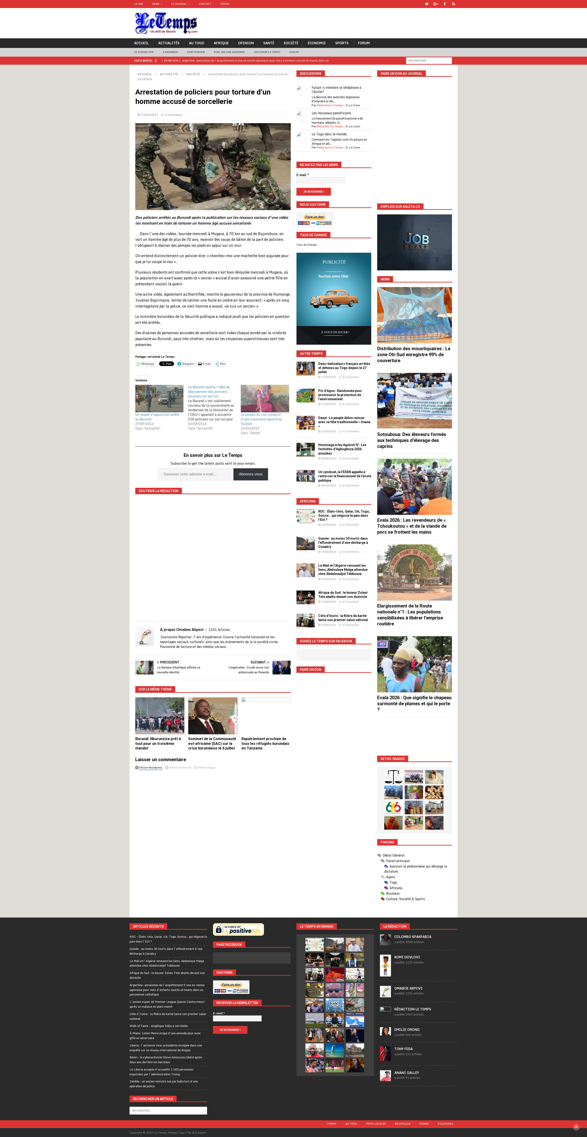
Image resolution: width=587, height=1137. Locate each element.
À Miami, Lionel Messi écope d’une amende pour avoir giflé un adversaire (165, 1035)
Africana (308, 501)
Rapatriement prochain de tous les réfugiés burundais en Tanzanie (265, 744)
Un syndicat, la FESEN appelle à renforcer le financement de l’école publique (344, 476)
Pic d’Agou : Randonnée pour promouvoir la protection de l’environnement (340, 395)
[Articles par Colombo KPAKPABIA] (385, 943)
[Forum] (454, 4)
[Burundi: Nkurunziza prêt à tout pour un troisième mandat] (160, 715)
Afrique (221, 43)
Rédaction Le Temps (330, 105)
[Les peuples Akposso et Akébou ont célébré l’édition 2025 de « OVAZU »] (434, 777)
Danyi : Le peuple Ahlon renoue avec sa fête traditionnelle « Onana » (344, 422)
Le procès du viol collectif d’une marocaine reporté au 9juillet (261, 419)
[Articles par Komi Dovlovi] (385, 973)
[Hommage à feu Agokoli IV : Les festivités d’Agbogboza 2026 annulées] (305, 450)
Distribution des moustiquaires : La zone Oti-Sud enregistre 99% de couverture (413, 354)
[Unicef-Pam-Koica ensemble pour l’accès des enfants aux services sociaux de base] (393, 792)
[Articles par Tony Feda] (385, 1058)
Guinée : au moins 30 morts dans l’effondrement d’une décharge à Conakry (343, 543)
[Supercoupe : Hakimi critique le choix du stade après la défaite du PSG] (335, 1065)
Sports (342, 43)
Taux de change (306, 245)
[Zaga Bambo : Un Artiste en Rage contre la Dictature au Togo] (393, 823)
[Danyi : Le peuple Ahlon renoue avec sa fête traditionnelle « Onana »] (305, 423)
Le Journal (179, 4)
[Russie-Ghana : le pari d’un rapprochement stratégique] (335, 1035)
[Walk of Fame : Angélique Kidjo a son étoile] (335, 975)
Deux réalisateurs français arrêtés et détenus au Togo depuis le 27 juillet (344, 368)
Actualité (169, 74)
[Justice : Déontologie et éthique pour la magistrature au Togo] (393, 777)
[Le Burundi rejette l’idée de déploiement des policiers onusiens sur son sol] (214, 408)
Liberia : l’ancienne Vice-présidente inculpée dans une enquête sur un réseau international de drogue (166, 1048)
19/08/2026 (328, 377)
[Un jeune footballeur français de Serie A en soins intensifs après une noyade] (314, 1065)
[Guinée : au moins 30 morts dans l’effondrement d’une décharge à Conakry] (305, 543)
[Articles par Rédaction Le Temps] (385, 1015)
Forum (224, 4)
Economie (317, 43)
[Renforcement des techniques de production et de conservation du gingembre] (434, 792)
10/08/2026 (328, 431)
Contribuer (196, 52)
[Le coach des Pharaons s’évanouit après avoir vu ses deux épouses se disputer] (355, 1035)
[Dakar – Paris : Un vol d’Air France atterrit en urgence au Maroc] (314, 1020)
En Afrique (402, 1124)
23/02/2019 (149, 114)
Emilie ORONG (407, 1029)
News (156, 4)
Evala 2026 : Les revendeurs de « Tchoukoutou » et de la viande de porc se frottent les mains (411, 526)
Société (291, 43)
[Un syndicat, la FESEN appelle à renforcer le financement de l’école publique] (305, 477)
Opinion (246, 43)
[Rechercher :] (429, 60)
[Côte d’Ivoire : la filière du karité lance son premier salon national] (305, 620)
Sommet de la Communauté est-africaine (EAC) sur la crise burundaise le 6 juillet (212, 744)
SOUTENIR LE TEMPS (267, 52)
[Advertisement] (414, 736)
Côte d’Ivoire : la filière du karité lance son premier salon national (168, 1016)
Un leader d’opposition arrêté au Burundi (157, 417)
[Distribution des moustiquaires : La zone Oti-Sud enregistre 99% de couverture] (414, 315)
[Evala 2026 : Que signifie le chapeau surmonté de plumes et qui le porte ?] (414, 664)
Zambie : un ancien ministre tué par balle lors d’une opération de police (164, 1084)
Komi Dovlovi (407, 957)
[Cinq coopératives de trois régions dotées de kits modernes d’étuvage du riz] (434, 807)
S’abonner (170, 52)
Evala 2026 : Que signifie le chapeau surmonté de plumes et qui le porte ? (414, 703)
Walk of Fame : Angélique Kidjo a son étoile (159, 1025)
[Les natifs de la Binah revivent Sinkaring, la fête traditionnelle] (414, 823)
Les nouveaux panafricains (331, 113)
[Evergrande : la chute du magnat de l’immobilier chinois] (335, 1020)
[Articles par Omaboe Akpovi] (385, 994)
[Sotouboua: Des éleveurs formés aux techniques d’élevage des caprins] (414, 401)
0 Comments (174, 114)
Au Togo (196, 43)
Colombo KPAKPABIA (412, 936)
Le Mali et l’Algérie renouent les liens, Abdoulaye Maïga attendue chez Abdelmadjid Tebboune (343, 570)
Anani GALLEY (406, 1072)
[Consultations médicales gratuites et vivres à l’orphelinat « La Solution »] (414, 777)
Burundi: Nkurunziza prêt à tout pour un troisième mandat (158, 744)
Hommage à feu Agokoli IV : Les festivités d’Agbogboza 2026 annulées (342, 449)
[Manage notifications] (576, 1127)
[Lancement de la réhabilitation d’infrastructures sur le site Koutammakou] (414, 807)
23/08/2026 (328, 602)
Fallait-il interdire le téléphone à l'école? (336, 89)
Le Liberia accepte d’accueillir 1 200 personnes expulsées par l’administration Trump (162, 1072)
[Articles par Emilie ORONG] (385, 1032)
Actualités (169, 43)
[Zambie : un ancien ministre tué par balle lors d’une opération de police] (314, 1005)
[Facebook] (445, 4)
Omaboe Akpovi (408, 988)
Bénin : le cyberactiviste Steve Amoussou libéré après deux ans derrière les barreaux (166, 1060)
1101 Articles (219, 629)
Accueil (141, 43)
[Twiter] (427, 4)
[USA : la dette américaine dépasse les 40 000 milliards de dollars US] (355, 1005)
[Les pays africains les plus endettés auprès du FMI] (335, 1005)
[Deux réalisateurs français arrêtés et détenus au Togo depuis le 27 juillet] (305, 368)
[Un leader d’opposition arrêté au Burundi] (159, 398)
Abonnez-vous (251, 474)
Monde (424, 1124)
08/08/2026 (328, 458)
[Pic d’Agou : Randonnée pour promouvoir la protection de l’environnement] (305, 395)
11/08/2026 (328, 404)
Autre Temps (311, 353)
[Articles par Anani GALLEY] (385, 1078)
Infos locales (376, 1124)
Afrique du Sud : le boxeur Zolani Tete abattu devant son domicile (167, 975)
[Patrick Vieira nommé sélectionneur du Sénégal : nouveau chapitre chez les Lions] (314, 1050)
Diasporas (445, 1124)
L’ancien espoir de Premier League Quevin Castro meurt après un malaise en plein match (167, 1004)
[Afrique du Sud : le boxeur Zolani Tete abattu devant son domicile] (305, 597)
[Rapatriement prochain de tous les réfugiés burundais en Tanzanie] (266, 715)
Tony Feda (403, 1048)
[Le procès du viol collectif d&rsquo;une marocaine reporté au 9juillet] (265, 398)
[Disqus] (213, 836)
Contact (205, 4)
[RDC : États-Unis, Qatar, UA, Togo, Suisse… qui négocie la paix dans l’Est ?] (305, 516)
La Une (138, 4)
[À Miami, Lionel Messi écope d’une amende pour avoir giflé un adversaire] (355, 975)
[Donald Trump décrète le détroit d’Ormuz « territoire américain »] (355, 1020)
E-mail (302, 175)
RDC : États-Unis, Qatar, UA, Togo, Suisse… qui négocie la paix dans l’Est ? (344, 515)
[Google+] (436, 4)
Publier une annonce (229, 52)
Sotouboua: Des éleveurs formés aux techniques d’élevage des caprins (411, 440)
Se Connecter (144, 52)
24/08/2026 (328, 525)
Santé (268, 43)
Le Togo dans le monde (329, 134)
